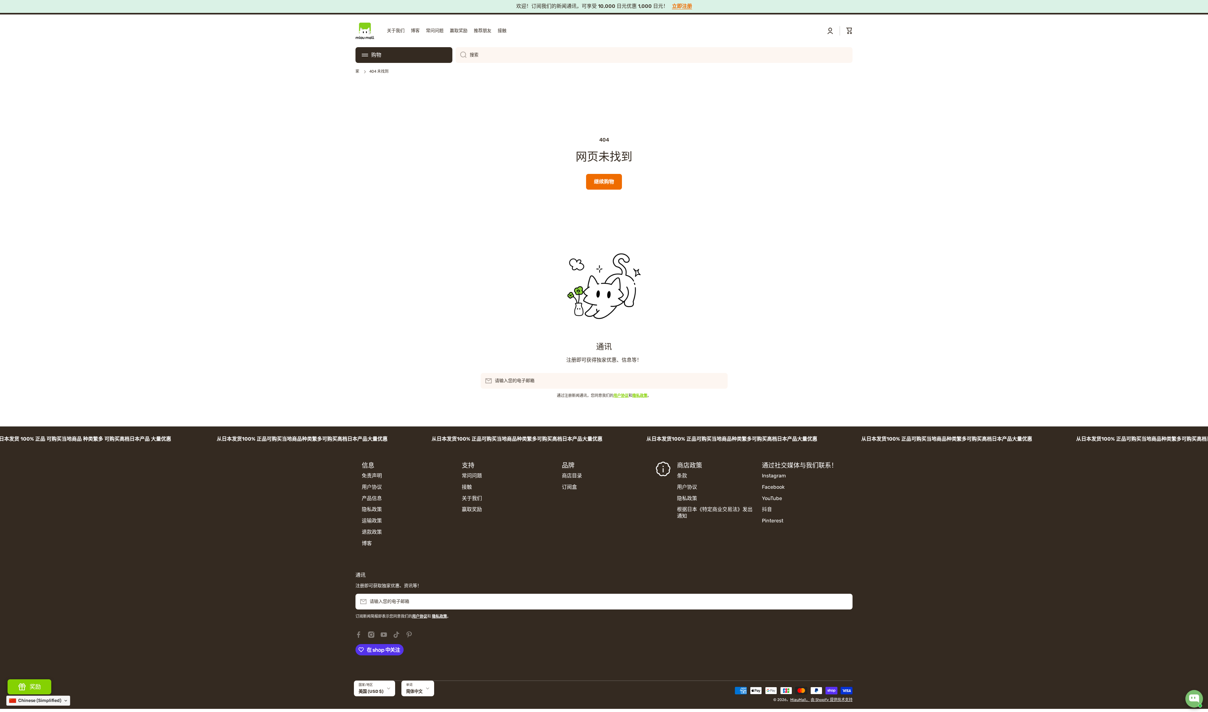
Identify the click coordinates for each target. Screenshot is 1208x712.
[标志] (364, 30)
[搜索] (461, 55)
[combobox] (654, 55)
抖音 (767, 509)
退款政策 (372, 532)
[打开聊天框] (1194, 699)
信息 (368, 465)
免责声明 (372, 476)
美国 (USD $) (371, 691)
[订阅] (720, 381)
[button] (849, 31)
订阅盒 (569, 487)
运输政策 (372, 521)
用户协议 (372, 487)
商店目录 (572, 476)
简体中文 (414, 691)
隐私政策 (372, 509)
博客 (367, 543)
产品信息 (372, 498)
